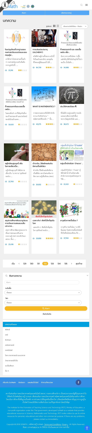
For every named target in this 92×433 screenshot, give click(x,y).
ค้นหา (47, 308)
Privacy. (65, 424)
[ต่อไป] (71, 263)
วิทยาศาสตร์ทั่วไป (11, 360)
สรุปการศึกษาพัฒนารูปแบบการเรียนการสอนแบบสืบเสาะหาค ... (16, 223)
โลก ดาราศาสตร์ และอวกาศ (15, 355)
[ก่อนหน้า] (19, 263)
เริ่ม (13, 263)
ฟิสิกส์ (7, 329)
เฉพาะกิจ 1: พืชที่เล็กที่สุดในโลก (43, 222)
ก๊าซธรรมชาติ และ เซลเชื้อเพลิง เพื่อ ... (70, 51)
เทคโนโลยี (8, 350)
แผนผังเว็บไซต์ (33, 382)
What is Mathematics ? (44, 106)
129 (24, 263)
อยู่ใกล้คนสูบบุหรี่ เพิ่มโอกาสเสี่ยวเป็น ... (14, 165)
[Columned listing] (54, 26)
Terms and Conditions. (52, 424)
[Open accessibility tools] (87, 428)
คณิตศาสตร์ (9, 345)
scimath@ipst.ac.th (34, 427)
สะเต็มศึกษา (9, 365)
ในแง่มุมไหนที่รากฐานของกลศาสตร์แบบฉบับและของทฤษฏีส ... (16, 52)
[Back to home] (10, 4)
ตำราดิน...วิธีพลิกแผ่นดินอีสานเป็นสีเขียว (43, 165)
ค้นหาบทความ (15, 275)
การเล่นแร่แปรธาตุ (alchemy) (40, 51)
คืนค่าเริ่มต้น (47, 313)
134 (59, 263)
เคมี (6, 334)
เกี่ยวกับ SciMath (9, 382)
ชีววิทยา (8, 340)
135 (65, 263)
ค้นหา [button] (24, 12)
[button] (86, 5)
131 (38, 263)
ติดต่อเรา (21, 382)
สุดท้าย (79, 263)
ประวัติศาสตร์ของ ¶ (68, 106)
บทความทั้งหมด (11, 324)
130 (31, 263)
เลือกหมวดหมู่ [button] (66, 12)
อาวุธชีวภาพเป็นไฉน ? (69, 220)
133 (52, 263)
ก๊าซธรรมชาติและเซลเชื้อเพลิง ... (15, 108)
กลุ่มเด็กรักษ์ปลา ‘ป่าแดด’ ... (71, 163)
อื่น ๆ (7, 370)
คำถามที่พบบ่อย (47, 382)
